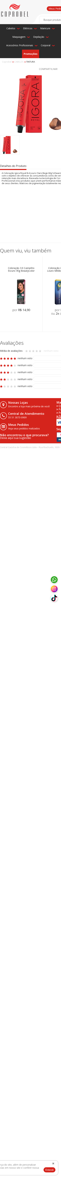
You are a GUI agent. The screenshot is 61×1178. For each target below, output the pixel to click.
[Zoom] (9, 145)
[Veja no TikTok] (54, 598)
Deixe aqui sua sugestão (15, 438)
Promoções (30, 53)
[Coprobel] (14, 10)
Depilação (38, 36)
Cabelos (10, 28)
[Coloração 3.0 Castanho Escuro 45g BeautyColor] (21, 291)
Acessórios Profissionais (19, 45)
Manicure (45, 28)
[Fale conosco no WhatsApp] (54, 579)
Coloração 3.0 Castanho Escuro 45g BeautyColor (21, 269)
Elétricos (27, 28)
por (21, 309)
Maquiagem (18, 36)
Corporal (45, 45)
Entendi (49, 1169)
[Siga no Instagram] (54, 589)
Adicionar (26, 321)
